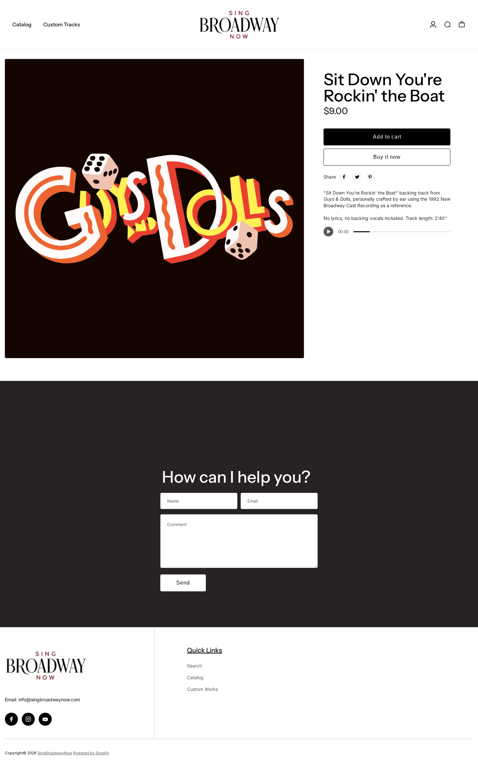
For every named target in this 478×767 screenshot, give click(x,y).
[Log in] (433, 24)
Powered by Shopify (91, 753)
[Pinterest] (370, 177)
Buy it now (387, 157)
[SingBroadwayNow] (239, 24)
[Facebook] (344, 177)
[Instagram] (28, 719)
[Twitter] (357, 177)
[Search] (447, 24)
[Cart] (461, 24)
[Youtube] (45, 719)
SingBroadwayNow (54, 753)
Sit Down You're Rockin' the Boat (384, 87)
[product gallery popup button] (292, 351)
